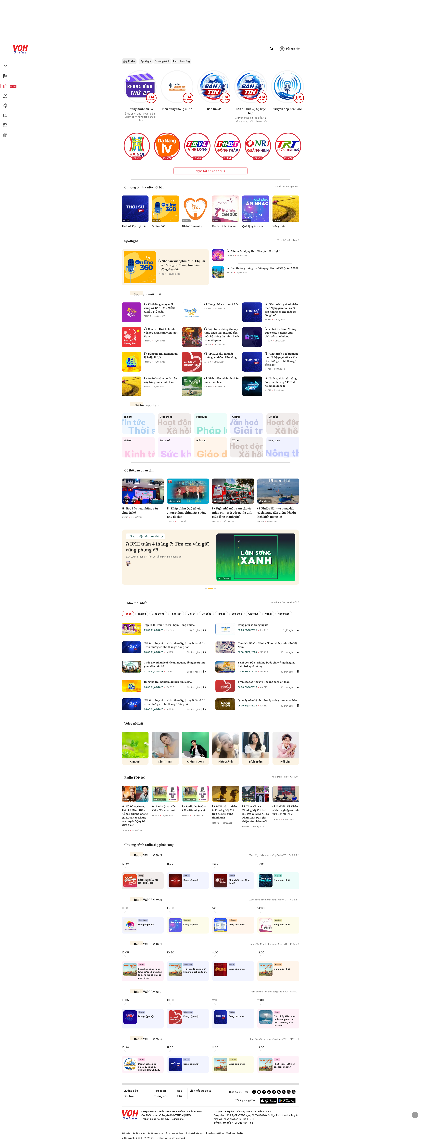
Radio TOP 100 (134, 777)
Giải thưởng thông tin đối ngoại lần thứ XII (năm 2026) (264, 268)
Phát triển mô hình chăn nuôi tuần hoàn (221, 380)
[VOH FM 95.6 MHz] (177, 86)
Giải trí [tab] (191, 613)
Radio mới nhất (135, 603)
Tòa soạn (160, 1090)
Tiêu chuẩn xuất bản (215, 1133)
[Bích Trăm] (255, 745)
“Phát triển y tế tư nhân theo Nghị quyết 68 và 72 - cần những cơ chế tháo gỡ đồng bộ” (281, 309)
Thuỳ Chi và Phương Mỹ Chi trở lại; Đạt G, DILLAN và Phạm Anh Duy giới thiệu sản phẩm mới (255, 814)
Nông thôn (278, 226)
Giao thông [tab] (158, 613)
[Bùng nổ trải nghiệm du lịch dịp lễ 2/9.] (131, 362)
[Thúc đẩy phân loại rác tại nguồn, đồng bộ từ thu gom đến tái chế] (131, 667)
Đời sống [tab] (206, 613)
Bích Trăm (255, 761)
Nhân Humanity (192, 226)
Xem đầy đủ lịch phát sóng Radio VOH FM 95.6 (273, 899)
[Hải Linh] (285, 745)
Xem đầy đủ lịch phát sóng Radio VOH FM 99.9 (273, 855)
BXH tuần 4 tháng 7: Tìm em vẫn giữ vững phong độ (167, 546)
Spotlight (146, 61)
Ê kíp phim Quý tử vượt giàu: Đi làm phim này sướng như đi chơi (186, 512)
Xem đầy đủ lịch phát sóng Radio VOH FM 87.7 (273, 944)
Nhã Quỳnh (225, 761)
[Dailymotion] (294, 1092)
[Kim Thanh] (165, 745)
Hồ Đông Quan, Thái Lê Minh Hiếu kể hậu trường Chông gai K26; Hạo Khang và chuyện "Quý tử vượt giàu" (135, 816)
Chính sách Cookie (234, 1133)
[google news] (279, 1092)
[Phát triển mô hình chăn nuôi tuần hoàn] (192, 386)
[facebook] (254, 1092)
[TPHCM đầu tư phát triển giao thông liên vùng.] (192, 362)
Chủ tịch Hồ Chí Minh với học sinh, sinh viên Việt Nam (160, 332)
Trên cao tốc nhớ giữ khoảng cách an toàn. (264, 682)
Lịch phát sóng (181, 61)
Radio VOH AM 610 (147, 991)
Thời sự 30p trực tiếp (134, 226)
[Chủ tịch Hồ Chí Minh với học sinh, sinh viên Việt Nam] (131, 337)
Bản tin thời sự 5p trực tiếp (251, 111)
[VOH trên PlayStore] (287, 1101)
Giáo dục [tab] (253, 613)
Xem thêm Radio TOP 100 (285, 776)
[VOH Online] (130, 1115)
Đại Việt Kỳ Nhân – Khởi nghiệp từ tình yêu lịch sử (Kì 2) (285, 810)
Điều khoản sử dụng (174, 1133)
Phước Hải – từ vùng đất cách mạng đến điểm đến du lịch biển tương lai (276, 512)
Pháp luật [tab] (176, 613)
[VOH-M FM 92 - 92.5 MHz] (287, 86)
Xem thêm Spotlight (287, 240)
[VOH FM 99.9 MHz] (140, 86)
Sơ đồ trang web (155, 1133)
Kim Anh (135, 761)
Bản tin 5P (214, 109)
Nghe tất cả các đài (209, 171)
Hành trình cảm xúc (224, 226)
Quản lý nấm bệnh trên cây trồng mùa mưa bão (160, 380)
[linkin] (274, 1092)
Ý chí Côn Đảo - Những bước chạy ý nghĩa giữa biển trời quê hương (280, 332)
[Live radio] (19, 86)
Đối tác (129, 1096)
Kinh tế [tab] (221, 613)
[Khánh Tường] (195, 745)
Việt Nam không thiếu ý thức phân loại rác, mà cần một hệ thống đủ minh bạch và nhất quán (221, 334)
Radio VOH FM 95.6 (148, 899)
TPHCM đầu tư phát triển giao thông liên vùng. (220, 355)
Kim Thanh (165, 761)
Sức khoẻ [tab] (237, 613)
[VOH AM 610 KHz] (250, 86)
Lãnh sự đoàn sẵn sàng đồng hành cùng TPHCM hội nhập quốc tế (281, 382)
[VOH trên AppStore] (268, 1101)
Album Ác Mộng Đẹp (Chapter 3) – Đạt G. (256, 251)
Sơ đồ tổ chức (139, 1133)
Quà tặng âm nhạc (253, 226)
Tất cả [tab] (128, 613)
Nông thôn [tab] (283, 613)
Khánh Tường (195, 761)
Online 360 (158, 226)
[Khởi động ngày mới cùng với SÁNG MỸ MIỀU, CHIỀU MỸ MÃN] (131, 312)
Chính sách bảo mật (194, 1133)
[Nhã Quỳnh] (225, 745)
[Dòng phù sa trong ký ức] (192, 312)
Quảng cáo (131, 1090)
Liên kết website (200, 1090)
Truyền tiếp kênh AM (287, 109)
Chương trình (162, 61)
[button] (206, 588)
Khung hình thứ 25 (140, 109)
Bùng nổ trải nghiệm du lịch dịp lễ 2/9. (161, 355)
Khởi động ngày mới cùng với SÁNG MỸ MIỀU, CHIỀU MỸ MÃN (159, 307)
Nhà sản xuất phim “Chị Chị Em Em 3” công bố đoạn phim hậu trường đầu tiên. (182, 265)
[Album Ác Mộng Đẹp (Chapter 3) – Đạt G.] (218, 255)
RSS (179, 1090)
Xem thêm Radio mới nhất (284, 602)
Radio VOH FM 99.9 (148, 855)
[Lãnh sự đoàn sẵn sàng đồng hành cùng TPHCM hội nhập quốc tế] (252, 386)
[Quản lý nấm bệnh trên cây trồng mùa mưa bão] (131, 386)
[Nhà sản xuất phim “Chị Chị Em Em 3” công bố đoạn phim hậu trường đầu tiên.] (140, 267)
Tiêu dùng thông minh (177, 109)
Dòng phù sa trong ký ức (223, 304)
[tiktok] (264, 1092)
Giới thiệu (126, 1133)
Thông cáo (161, 1096)
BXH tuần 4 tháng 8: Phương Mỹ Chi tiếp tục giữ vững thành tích (225, 812)
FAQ (179, 1096)
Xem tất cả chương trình (285, 186)
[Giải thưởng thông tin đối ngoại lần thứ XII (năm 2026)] (218, 272)
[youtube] (259, 1092)
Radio (131, 61)
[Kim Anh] (135, 745)
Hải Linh (285, 761)
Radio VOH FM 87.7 (148, 944)
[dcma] (284, 1092)
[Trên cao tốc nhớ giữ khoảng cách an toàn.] (225, 686)
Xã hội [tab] (268, 613)
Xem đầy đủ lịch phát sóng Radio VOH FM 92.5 (273, 1039)
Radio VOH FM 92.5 (148, 1039)
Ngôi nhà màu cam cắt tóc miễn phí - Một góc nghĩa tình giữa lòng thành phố (232, 512)
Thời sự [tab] (142, 613)
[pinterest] (269, 1092)
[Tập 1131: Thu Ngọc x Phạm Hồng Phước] (131, 629)
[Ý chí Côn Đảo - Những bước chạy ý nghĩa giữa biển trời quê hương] (252, 337)
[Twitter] (289, 1092)
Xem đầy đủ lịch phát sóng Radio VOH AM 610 (273, 991)
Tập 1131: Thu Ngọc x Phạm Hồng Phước (169, 625)
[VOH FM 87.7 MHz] (213, 86)
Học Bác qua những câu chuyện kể (140, 510)
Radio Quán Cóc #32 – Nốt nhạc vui (163, 808)
